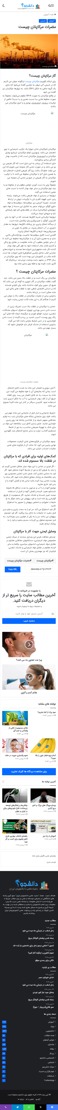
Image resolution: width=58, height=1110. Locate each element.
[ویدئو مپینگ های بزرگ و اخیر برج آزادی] (43, 795)
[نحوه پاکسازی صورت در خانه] (15, 745)
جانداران (51, 1044)
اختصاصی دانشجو (47, 1058)
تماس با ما (30, 1099)
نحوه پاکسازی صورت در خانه (16, 755)
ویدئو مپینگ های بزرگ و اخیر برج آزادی (44, 807)
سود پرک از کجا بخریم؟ (47, 712)
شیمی (42, 21)
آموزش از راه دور (49, 836)
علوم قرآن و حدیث (46, 1071)
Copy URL (12, 569)
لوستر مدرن (51, 862)
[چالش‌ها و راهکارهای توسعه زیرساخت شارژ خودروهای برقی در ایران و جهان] (14, 795)
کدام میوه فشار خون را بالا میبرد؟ (45, 757)
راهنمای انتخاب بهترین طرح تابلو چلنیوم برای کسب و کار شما (16, 839)
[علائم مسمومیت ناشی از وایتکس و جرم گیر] (15, 718)
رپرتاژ (52, 1053)
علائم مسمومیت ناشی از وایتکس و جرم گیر (18, 729)
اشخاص (51, 1062)
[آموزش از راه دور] (43, 826)
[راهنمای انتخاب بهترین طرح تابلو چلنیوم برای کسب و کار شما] (14, 826)
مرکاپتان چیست (32, 81)
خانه (52, 14)
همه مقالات (49, 1035)
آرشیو (38, 1099)
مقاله (52, 1049)
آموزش (46, 14)
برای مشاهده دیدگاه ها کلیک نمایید (29, 771)
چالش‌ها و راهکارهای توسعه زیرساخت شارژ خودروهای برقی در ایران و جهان (15, 808)
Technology (49, 1080)
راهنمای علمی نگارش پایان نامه (44, 856)
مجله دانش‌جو (48, 1067)
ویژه (52, 1026)
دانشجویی (50, 1031)
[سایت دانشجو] (29, 5)
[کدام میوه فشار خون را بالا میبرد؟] (43, 745)
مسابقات (50, 1076)
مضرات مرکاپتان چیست (18, 560)
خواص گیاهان (48, 1040)
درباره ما (21, 1099)
